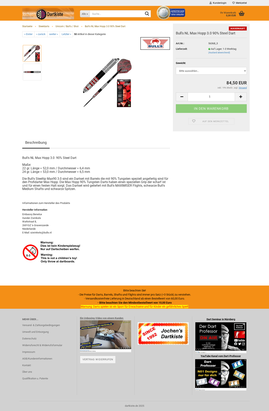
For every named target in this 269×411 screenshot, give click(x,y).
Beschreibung (36, 142)
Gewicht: (181, 63)
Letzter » (66, 34)
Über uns (27, 371)
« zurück (40, 34)
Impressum (28, 351)
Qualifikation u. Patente (35, 378)
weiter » (53, 34)
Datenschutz (29, 338)
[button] (182, 96)
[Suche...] (147, 14)
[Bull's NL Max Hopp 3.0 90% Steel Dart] (107, 81)
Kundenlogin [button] (219, 3)
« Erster (28, 34)
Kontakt (26, 365)
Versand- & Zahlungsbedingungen (41, 325)
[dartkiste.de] (48, 14)
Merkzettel (241, 3)
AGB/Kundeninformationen (37, 358)
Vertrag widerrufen (98, 359)
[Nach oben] (258, 405)
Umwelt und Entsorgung (35, 331)
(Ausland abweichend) (219, 52)
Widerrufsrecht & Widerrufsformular (42, 345)
